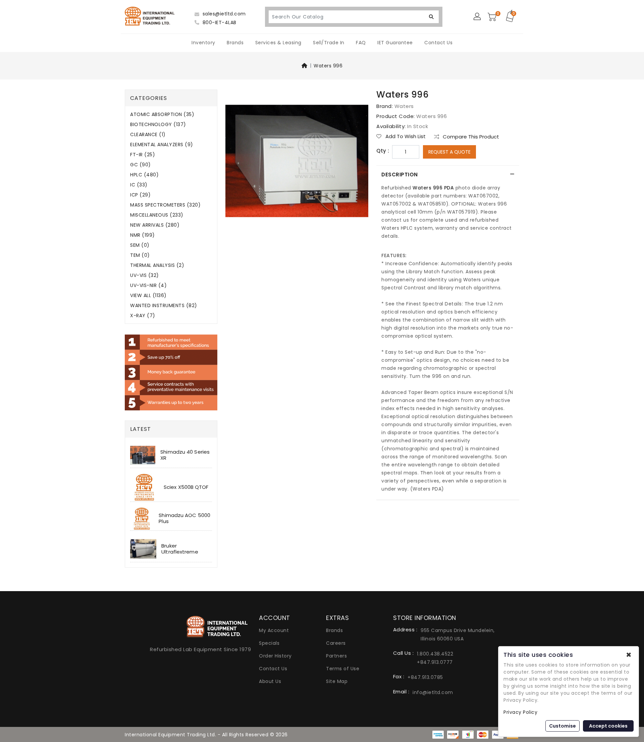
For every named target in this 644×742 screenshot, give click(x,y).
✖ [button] (629, 654)
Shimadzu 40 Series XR (185, 454)
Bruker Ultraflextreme (179, 548)
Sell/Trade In (328, 42)
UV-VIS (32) (144, 275)
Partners (336, 655)
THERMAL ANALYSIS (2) (157, 265)
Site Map (336, 681)
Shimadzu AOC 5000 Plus (184, 518)
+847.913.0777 (435, 662)
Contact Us (438, 42)
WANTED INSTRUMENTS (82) (163, 305)
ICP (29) (140, 195)
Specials (269, 643)
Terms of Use (342, 668)
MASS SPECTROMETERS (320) (165, 205)
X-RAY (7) (142, 315)
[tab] (447, 175)
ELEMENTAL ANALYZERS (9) (161, 144)
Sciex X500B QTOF (186, 487)
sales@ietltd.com (223, 14)
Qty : (382, 151)
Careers (336, 643)
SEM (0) (140, 245)
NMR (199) (142, 235)
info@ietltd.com (433, 692)
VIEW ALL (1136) (148, 295)
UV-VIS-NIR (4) (148, 285)
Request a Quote (449, 152)
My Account (274, 630)
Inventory (203, 42)
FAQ (361, 42)
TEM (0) (140, 255)
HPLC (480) (144, 175)
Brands (235, 42)
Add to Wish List (405, 136)
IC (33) (139, 185)
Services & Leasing (278, 42)
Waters (404, 106)
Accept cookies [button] (608, 726)
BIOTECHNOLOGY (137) (158, 124)
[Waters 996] (296, 163)
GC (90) (140, 165)
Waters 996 (328, 65)
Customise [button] (562, 726)
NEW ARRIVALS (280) (154, 225)
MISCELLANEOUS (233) (156, 215)
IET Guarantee (395, 42)
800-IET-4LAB (218, 22)
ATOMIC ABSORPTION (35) (162, 114)
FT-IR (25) (142, 155)
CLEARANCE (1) (148, 134)
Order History (275, 655)
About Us (270, 681)
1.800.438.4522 (435, 653)
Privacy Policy (520, 712)
